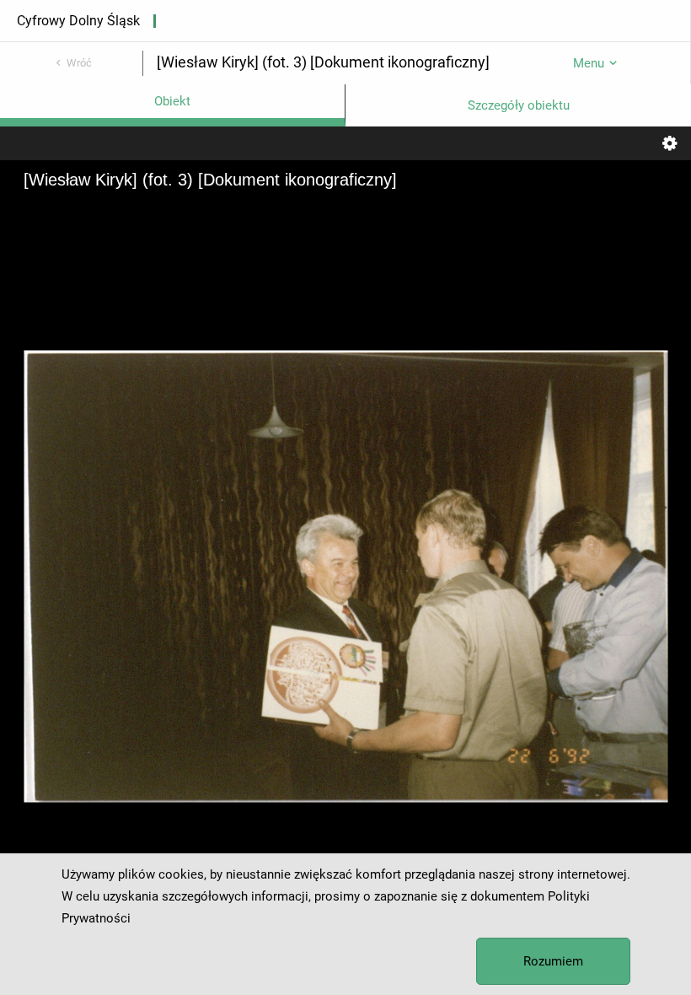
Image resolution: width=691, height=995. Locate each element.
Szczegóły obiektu (519, 105)
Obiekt (172, 101)
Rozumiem (553, 961)
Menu (588, 63)
